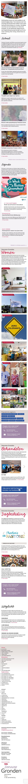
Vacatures (4, 416)
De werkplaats (4, 682)
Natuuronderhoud (5, 673)
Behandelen (4, 657)
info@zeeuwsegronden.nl (12, 435)
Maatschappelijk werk (6, 660)
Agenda (3, 692)
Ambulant (3, 661)
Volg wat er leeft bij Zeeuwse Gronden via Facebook (12, 489)
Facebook (20, 47)
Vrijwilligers (11, 416)
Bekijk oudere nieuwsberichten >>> (17, 159)
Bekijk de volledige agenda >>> (19, 245)
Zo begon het (4, 695)
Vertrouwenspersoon (6, 722)
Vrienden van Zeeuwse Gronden (8, 703)
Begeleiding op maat (5, 650)
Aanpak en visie (20, 420)
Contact (3, 715)
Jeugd (2, 662)
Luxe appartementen (6, 655)
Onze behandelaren (5, 670)
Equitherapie (5, 420)
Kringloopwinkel (5, 684)
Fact (2, 666)
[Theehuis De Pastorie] (14, 534)
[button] (4, 15)
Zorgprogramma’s (5, 667)
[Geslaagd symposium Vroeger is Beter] (14, 138)
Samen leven (4, 654)
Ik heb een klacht (5, 723)
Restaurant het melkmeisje (7, 677)
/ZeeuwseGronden (5, 762)
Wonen (3, 647)
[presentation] (24, 466)
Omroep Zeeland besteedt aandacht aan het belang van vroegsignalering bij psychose (12, 68)
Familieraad (12, 420)
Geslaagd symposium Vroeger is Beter (11, 148)
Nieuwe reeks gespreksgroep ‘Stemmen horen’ (13, 122)
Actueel (3, 689)
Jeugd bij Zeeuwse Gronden (10, 8)
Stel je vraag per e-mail (13, 434)
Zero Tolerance (4, 653)
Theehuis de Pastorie (6, 681)
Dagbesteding (5, 672)
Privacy (3, 708)
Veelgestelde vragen (6, 721)
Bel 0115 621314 (11, 430)
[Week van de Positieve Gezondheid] (14, 189)
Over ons (3, 693)
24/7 (2, 669)
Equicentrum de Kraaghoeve (7, 674)
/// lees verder (4, 76)
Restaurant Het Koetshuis (7, 678)
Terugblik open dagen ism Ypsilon (10, 95)
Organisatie (4, 705)
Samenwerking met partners (7, 697)
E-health (3, 665)
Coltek (3, 685)
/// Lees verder (20, 479)
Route (2, 718)
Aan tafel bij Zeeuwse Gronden (9, 414)
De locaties (20, 418)
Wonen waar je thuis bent (7, 651)
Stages (3, 714)
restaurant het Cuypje (6, 676)
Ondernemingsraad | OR (6, 701)
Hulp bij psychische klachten (9, 418)
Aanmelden (21, 414)
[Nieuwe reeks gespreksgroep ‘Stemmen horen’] (14, 113)
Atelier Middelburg (5, 680)
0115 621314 (4, 728)
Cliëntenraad (4, 700)
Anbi (2, 707)
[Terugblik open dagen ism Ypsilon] (14, 86)
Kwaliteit (3, 709)
